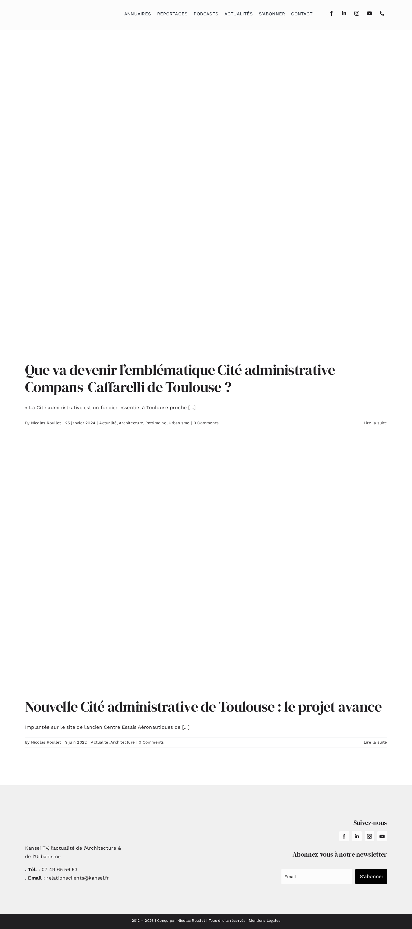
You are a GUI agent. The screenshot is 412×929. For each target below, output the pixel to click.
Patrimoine (155, 423)
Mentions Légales (264, 920)
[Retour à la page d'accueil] (55, 12)
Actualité (108, 423)
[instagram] (357, 13)
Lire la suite (375, 423)
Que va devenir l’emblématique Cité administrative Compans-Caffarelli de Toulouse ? (180, 378)
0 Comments (206, 423)
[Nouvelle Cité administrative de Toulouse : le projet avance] (206, 568)
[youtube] (369, 13)
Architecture (131, 423)
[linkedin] (344, 13)
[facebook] (331, 13)
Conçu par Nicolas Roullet (181, 920)
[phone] (382, 13)
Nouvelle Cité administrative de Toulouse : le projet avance (203, 706)
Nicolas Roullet (46, 423)
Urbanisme (179, 423)
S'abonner (372, 876)
